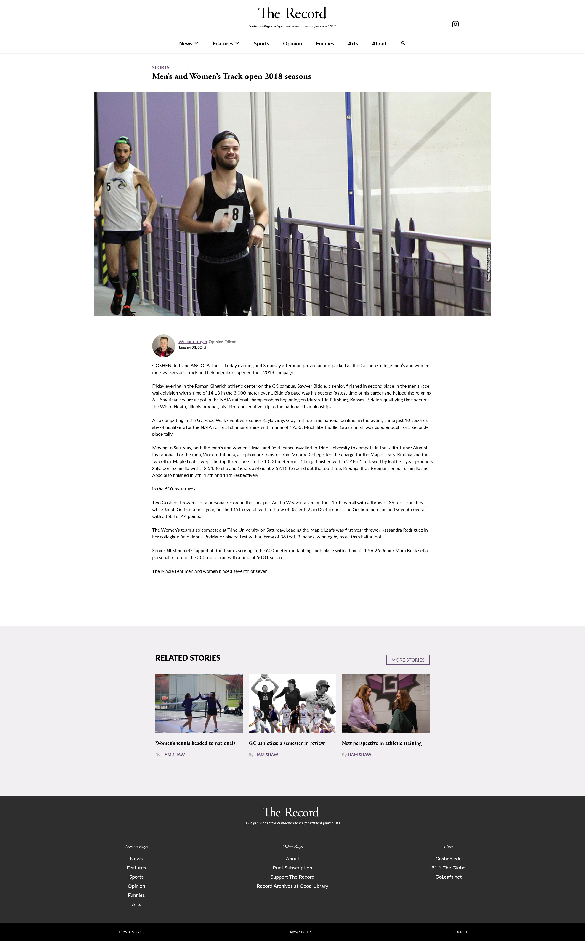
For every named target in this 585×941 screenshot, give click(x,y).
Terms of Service (130, 932)
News (185, 43)
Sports (261, 43)
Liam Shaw (173, 754)
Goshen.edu (448, 858)
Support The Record (292, 876)
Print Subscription (292, 867)
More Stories (408, 660)
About (379, 43)
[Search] (403, 43)
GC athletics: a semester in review (286, 743)
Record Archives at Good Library (292, 885)
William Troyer (192, 341)
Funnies (325, 43)
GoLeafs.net (448, 876)
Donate (462, 932)
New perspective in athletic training (382, 743)
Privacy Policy (300, 932)
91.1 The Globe (448, 867)
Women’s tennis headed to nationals (195, 743)
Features (223, 43)
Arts (353, 43)
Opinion (292, 43)
